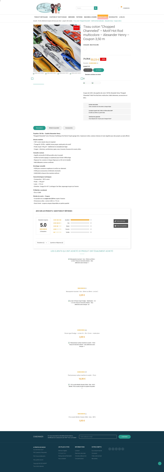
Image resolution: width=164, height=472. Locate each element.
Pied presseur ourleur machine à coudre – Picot (82, 375)
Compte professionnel (80, 456)
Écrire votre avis (120, 221)
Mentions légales (62, 450)
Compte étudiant (79, 458)
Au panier (98, 70)
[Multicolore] (136, 314)
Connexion (94, 453)
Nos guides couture (38, 459)
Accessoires (69, 128)
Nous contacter (62, 458)
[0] (120, 8)
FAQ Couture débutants (39, 456)
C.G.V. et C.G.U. (62, 453)
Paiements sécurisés (80, 453)
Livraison (77, 450)
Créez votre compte (97, 456)
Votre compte (96, 447)
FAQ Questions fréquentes (40, 452)
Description (39, 128)
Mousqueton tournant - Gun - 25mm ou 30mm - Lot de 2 (82, 291)
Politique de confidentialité (64, 456)
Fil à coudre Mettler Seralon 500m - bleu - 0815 (82, 417)
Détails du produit (54, 128)
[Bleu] (136, 397)
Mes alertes (95, 458)
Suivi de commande (97, 450)
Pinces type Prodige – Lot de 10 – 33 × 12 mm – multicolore (82, 333)
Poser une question (121, 225)
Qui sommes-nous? (38, 449)
